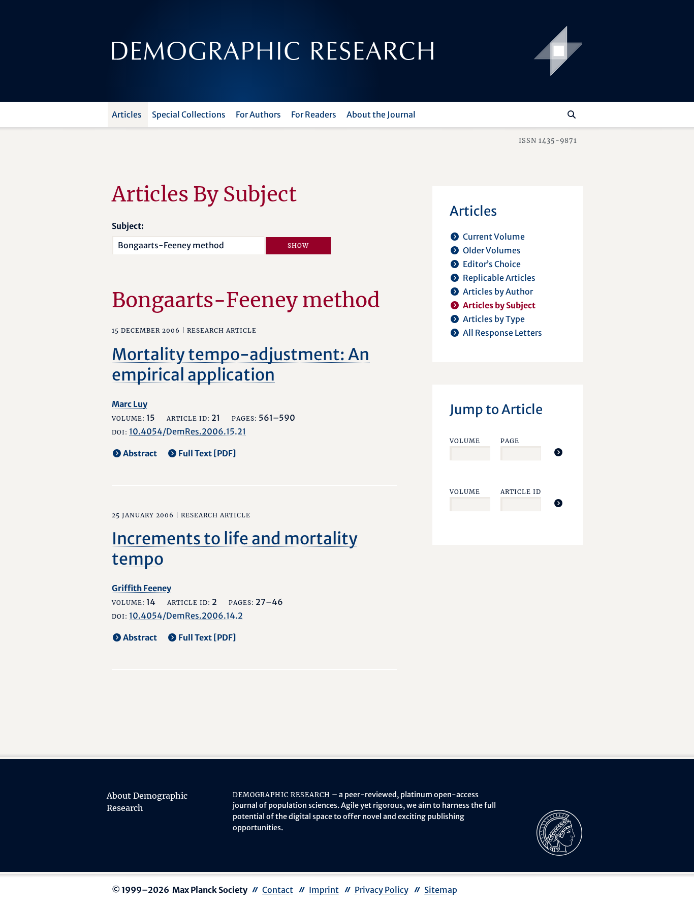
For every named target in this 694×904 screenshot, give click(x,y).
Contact (277, 890)
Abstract (140, 453)
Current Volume (494, 236)
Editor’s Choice (492, 264)
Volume (465, 441)
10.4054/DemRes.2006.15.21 (187, 431)
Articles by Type (494, 319)
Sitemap (440, 890)
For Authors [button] (258, 114)
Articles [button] (127, 114)
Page (509, 441)
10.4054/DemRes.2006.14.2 (186, 615)
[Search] (571, 114)
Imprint (324, 890)
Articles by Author (498, 291)
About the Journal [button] (381, 114)
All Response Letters (502, 333)
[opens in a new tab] (559, 832)
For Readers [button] (313, 114)
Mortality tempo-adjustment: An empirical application (240, 364)
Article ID (520, 491)
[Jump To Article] (558, 452)
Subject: (128, 226)
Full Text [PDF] (207, 453)
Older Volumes (492, 250)
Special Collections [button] (189, 114)
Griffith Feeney (141, 588)
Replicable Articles (499, 278)
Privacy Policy (381, 890)
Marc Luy (129, 404)
